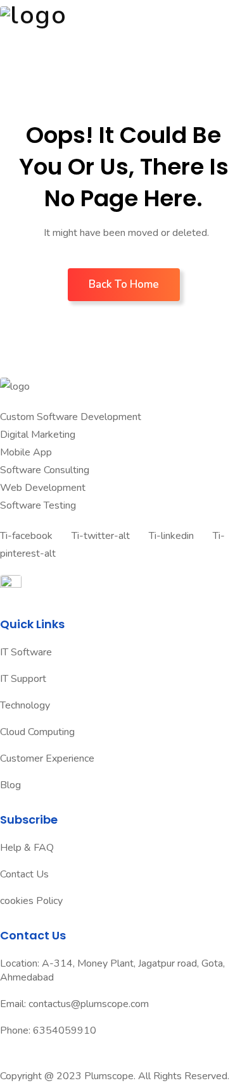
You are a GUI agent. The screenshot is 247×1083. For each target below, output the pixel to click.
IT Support (23, 679)
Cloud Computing (37, 732)
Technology (25, 705)
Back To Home (124, 284)
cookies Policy (31, 901)
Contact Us (24, 874)
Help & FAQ (27, 848)
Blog (10, 785)
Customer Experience (47, 758)
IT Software (26, 652)
